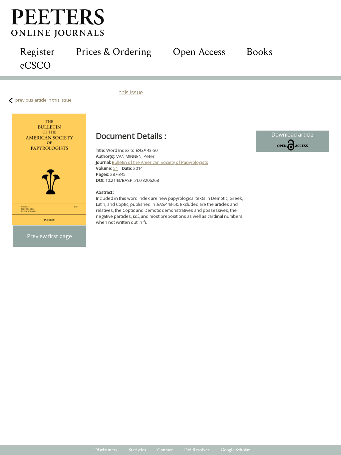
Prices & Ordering (114, 52)
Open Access (199, 52)
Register (37, 52)
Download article (292, 134)
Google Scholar (235, 450)
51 (115, 168)
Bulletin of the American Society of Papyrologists (160, 162)
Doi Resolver (196, 450)
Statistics (137, 450)
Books (259, 52)
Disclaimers (105, 450)
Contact (165, 450)
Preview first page (49, 236)
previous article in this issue (43, 100)
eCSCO (35, 65)
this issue (131, 92)
